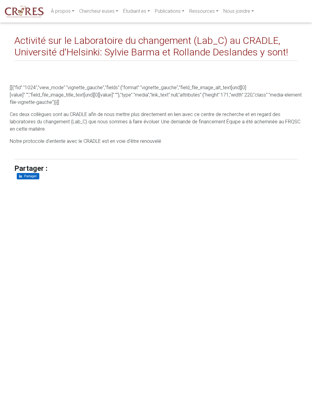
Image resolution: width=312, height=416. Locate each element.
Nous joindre (236, 11)
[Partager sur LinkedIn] (23, 66)
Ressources (202, 11)
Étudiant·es (134, 11)
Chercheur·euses (97, 11)
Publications (168, 11)
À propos (61, 11)
